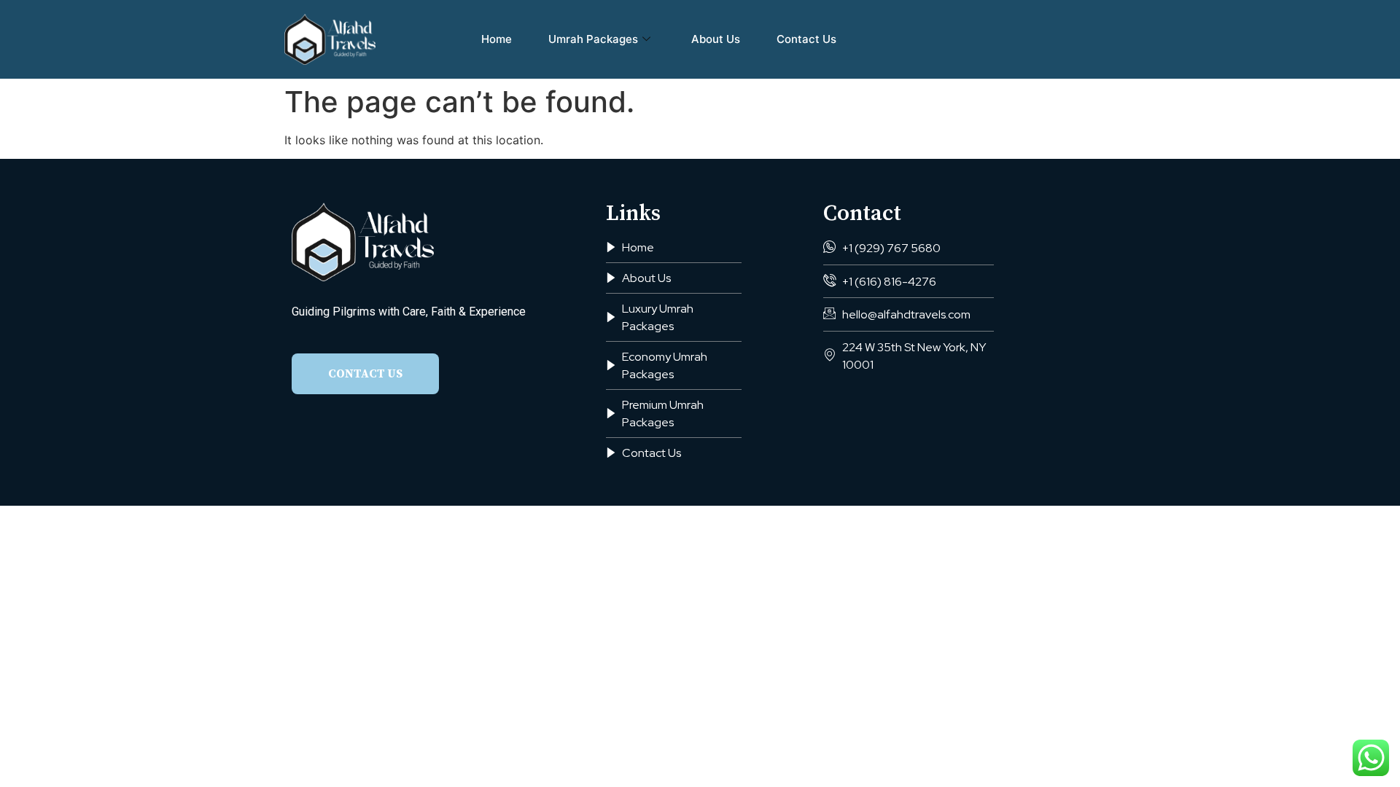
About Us (715, 39)
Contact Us (806, 39)
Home (496, 39)
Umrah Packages (593, 39)
